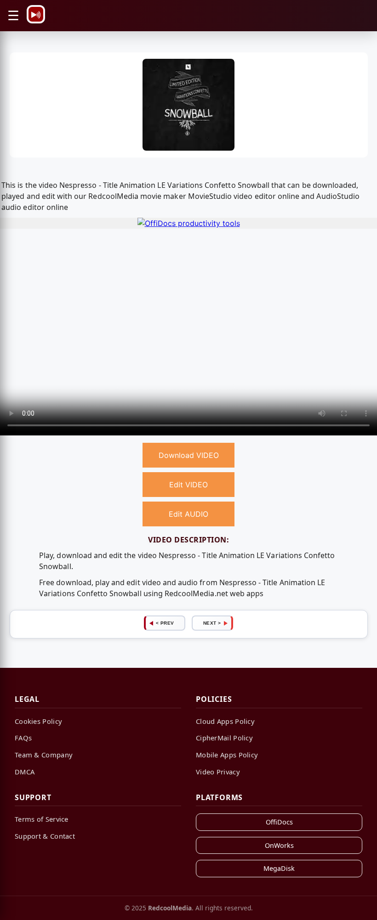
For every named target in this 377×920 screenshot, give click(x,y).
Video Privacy (218, 771)
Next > (212, 623)
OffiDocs (279, 822)
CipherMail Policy (224, 737)
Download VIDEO (189, 455)
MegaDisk (279, 868)
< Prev (165, 623)
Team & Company (44, 754)
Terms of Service (42, 819)
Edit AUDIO (188, 514)
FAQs (23, 737)
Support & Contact (45, 836)
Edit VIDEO (188, 484)
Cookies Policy (38, 721)
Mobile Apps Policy (227, 754)
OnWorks (279, 845)
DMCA (24, 771)
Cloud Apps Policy (225, 721)
